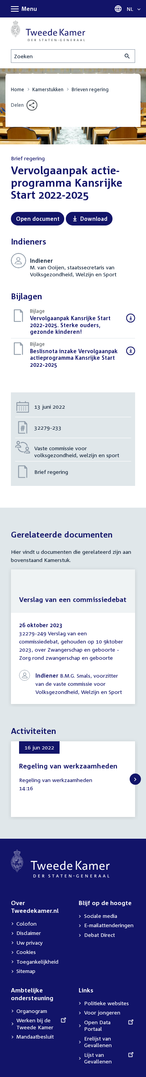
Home (17, 89)
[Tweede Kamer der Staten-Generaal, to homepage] (48, 30)
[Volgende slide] (135, 779)
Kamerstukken (47, 89)
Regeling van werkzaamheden (68, 766)
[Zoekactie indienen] (127, 56)
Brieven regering (90, 89)
